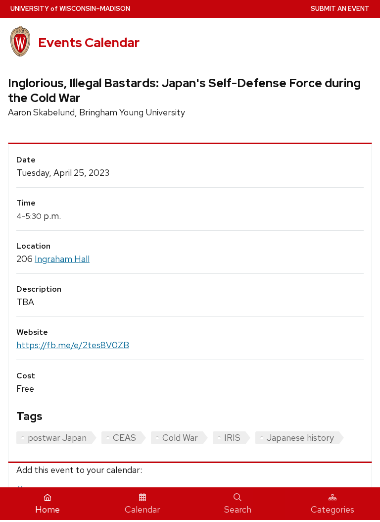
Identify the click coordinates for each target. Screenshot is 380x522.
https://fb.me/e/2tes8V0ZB (72, 345)
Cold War (180, 437)
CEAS (124, 437)
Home (47, 509)
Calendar (142, 509)
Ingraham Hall (62, 258)
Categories (332, 509)
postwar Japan (57, 437)
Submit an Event (340, 8)
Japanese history (300, 437)
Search (237, 509)
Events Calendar (89, 42)
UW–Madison (70, 8)
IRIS (232, 437)
